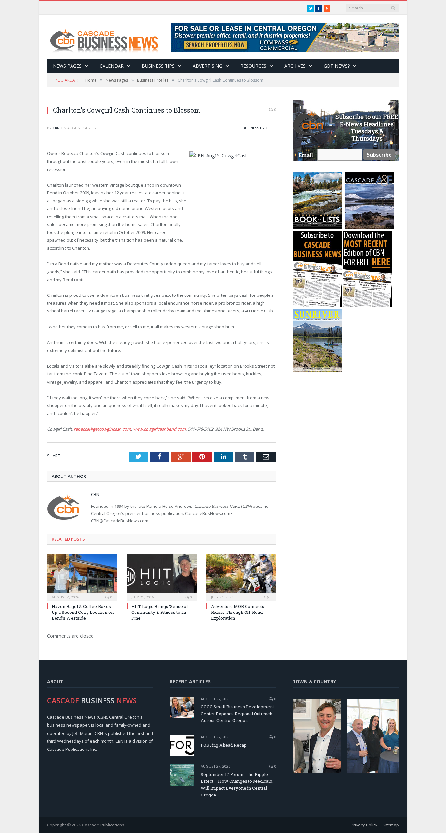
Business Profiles (259, 127)
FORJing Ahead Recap (224, 745)
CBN (56, 127)
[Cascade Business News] (107, 36)
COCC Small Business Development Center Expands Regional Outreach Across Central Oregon (237, 713)
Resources (253, 66)
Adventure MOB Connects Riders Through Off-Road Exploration (237, 612)
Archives (295, 66)
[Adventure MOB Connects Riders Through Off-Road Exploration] (241, 576)
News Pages (67, 66)
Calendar (112, 66)
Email (306, 155)
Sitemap (391, 825)
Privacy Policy (364, 825)
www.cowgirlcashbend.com (159, 429)
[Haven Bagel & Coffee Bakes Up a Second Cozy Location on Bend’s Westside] (82, 576)
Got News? (337, 66)
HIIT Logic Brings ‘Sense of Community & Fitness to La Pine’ (159, 612)
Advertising (207, 66)
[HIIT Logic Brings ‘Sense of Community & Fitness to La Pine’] (162, 576)
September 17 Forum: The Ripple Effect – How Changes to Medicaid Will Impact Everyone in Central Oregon (236, 784)
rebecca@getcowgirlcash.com (102, 429)
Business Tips (158, 66)
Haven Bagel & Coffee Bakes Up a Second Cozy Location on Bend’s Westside (83, 612)
